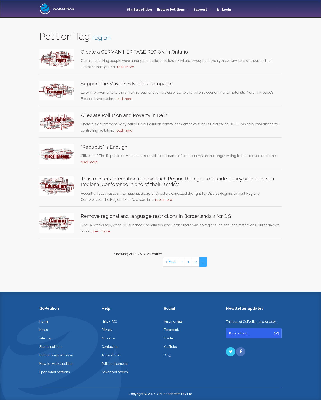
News (43, 330)
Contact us (110, 346)
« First (171, 262)
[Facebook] (240, 351)
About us (108, 338)
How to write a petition (56, 363)
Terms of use (111, 355)
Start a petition (139, 9)
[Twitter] (230, 351)
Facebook (171, 330)
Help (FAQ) (109, 321)
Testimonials (173, 321)
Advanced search (115, 372)
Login (226, 9)
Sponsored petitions (54, 372)
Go (276, 333)
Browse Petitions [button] (171, 9)
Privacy (107, 330)
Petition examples (115, 363)
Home (43, 321)
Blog (167, 355)
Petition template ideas (56, 355)
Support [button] (201, 9)
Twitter (169, 338)
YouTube (170, 346)
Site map (45, 338)
